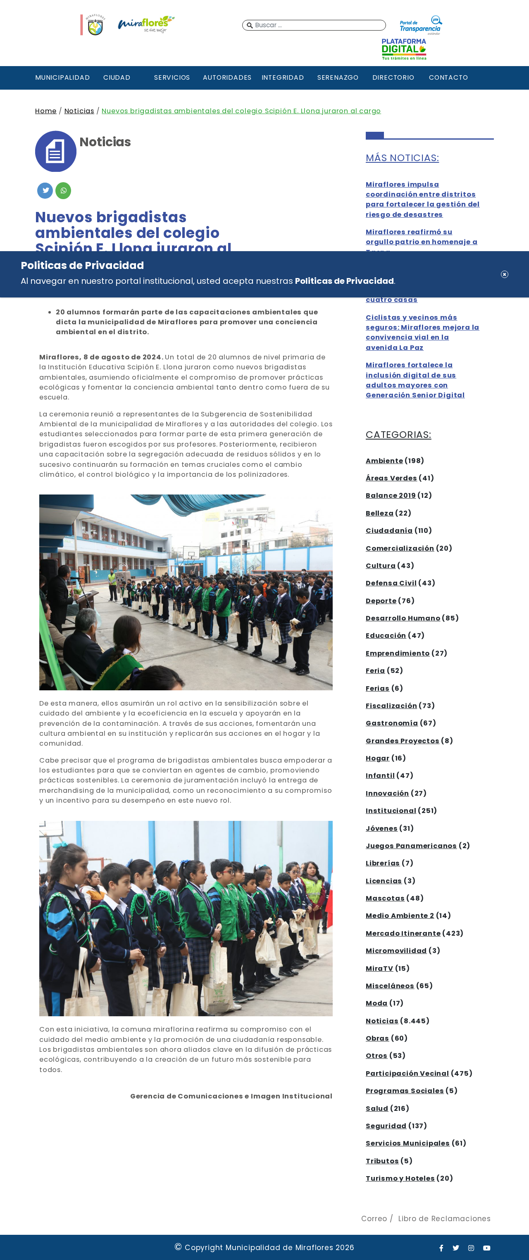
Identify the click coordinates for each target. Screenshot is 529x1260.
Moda (377, 1003)
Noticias (79, 111)
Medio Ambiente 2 (400, 915)
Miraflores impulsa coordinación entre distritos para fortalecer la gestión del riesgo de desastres (423, 199)
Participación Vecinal (407, 1073)
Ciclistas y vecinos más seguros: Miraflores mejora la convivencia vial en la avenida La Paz (422, 332)
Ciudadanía (389, 530)
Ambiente (384, 461)
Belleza (380, 513)
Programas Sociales (405, 1091)
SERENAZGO (338, 77)
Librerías (383, 863)
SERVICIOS (172, 77)
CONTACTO (448, 77)
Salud (377, 1108)
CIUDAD (117, 77)
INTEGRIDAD (283, 77)
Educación (386, 635)
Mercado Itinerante (403, 933)
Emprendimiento (398, 653)
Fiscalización (391, 706)
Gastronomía (392, 723)
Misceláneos (390, 986)
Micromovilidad (396, 951)
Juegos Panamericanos (411, 846)
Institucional (391, 810)
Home (46, 111)
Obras (377, 1038)
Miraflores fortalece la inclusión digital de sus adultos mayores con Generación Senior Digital (415, 380)
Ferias (378, 688)
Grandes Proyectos (403, 741)
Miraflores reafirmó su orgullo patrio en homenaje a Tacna (421, 242)
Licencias (384, 881)
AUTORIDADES (227, 77)
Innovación (387, 793)
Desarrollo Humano (403, 618)
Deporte (381, 601)
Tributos (382, 1161)
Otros (377, 1055)
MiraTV (379, 968)
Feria (375, 670)
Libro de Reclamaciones (444, 1219)
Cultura (381, 566)
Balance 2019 (391, 495)
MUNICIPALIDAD (61, 77)
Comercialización (400, 548)
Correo (374, 1219)
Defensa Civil (391, 583)
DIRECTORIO (393, 77)
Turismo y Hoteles (400, 1178)
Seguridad (386, 1126)
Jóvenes (382, 828)
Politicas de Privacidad (344, 281)
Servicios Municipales (408, 1143)
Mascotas (385, 898)
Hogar (378, 758)
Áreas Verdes (391, 478)
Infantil (380, 775)
